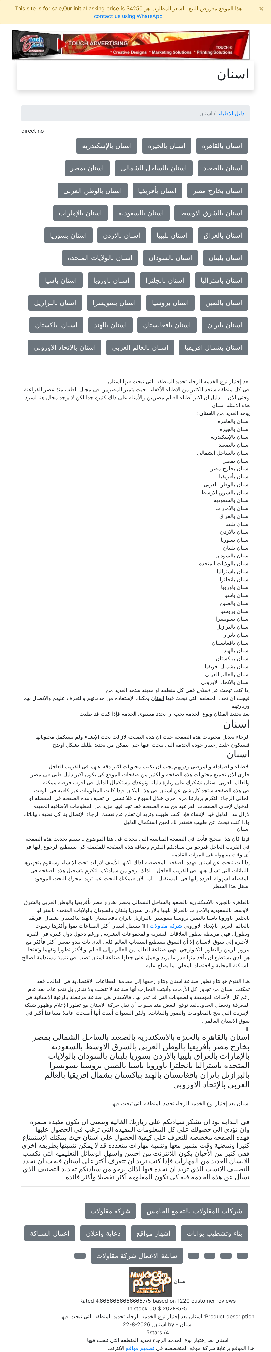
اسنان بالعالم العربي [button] (140, 347)
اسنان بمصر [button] (87, 168)
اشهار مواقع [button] (154, 1233)
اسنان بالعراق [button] (223, 235)
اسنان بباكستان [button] (56, 325)
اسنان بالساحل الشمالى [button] (153, 168)
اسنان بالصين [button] (223, 303)
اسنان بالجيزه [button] (167, 146)
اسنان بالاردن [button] (121, 235)
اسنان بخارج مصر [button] (217, 191)
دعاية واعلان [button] (103, 1233)
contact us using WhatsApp (128, 16)
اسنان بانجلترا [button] (165, 280)
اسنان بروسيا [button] (170, 303)
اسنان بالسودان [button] (170, 258)
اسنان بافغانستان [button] (167, 325)
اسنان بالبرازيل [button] (55, 303)
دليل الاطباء (231, 113)
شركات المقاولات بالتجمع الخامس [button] (194, 1211)
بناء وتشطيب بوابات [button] (214, 1233)
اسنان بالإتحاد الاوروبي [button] (64, 347)
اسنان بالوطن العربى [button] (92, 191)
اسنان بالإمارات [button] (80, 213)
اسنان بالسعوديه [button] (141, 213)
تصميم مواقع (140, 1348)
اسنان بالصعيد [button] (222, 168)
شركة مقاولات (166, 925)
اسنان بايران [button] (224, 325)
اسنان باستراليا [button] (221, 280)
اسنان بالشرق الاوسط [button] (211, 213)
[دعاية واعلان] (131, 44)
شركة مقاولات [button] (110, 1211)
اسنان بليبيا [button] (172, 235)
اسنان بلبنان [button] (225, 258)
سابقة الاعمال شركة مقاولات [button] (136, 1256)
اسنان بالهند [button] (110, 325)
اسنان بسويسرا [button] (114, 303)
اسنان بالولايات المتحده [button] (100, 258)
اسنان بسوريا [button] (68, 235)
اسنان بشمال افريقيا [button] (213, 347)
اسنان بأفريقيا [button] (157, 191)
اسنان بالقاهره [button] (222, 146)
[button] (242, 1256)
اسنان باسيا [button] (61, 280)
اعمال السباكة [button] (50, 1233)
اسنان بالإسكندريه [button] (107, 146)
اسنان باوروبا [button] (111, 280)
